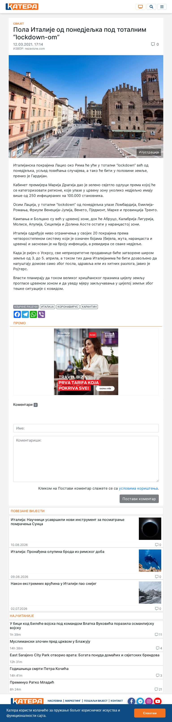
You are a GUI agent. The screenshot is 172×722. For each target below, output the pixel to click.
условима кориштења (138, 488)
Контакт (117, 700)
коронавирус (68, 306)
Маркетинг (73, 700)
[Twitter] (140, 701)
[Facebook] (131, 701)
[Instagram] (149, 701)
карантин (89, 306)
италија (47, 306)
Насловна (55, 700)
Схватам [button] (150, 713)
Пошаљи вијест (96, 700)
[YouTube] (157, 701)
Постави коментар (139, 499)
